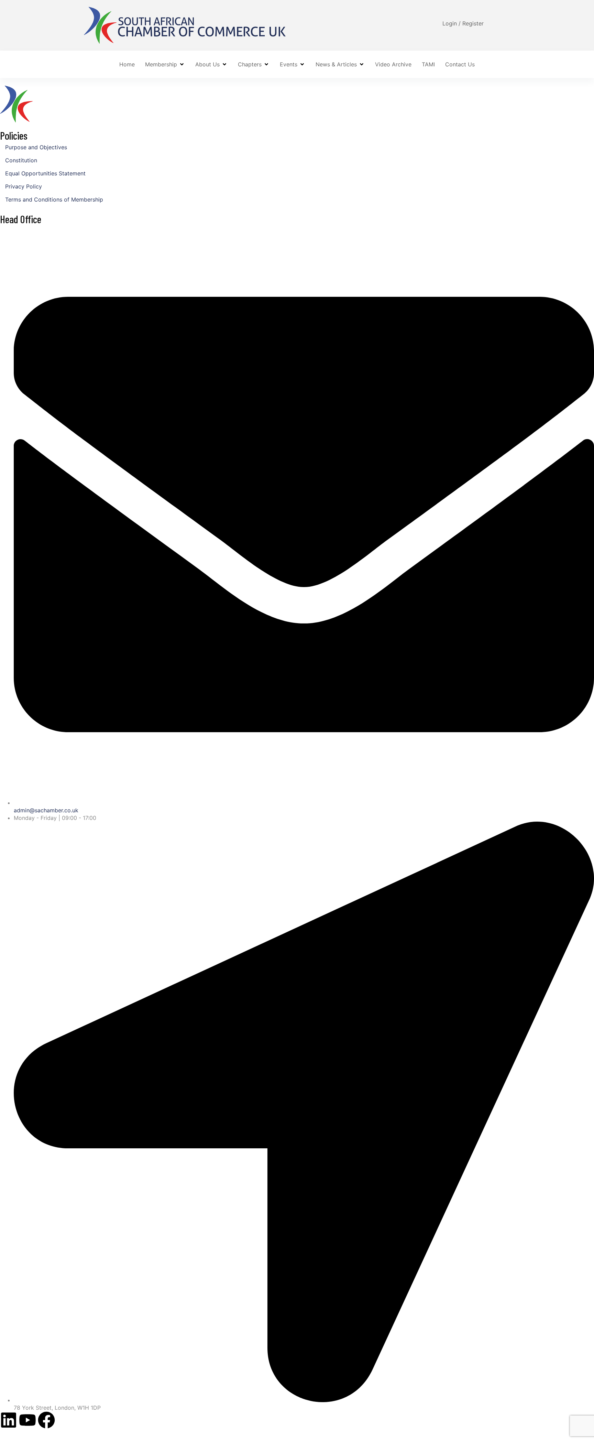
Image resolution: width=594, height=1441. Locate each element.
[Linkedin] (8, 1420)
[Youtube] (27, 1420)
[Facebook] (46, 1420)
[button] (165, 64)
